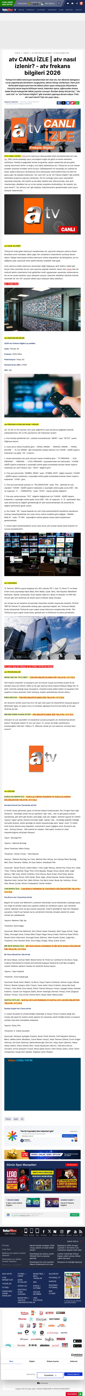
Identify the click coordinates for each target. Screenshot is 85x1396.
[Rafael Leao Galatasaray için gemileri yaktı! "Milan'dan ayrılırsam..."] (18, 1180)
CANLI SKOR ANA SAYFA (7, 3)
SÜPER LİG (22, 1286)
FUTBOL (5, 1287)
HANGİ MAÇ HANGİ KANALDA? (7, 1293)
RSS (35, 1282)
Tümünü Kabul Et (73, 1374)
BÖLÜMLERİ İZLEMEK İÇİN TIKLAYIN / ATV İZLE (53, 714)
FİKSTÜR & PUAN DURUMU (22, 1292)
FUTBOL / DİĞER (22, 1275)
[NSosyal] (68, 103)
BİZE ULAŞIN (52, 1292)
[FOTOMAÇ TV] (68, 3)
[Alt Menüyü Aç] (15, 10)
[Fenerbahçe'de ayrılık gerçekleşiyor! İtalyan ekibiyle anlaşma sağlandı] (42, 1180)
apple (16, 1119)
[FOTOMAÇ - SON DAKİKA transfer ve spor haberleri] (7, 9)
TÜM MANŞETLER (7, 1278)
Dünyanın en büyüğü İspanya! (69, 1262)
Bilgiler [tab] (32, 1361)
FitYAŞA (5, 1245)
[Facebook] (59, 103)
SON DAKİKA (72, 1394)
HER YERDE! (10, 1234)
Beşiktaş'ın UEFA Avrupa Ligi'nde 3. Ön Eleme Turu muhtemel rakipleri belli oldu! (69, 1247)
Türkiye (25, 156)
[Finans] (42, 1154)
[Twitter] (63, 103)
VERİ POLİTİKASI (37, 1299)
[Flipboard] (72, 103)
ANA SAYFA (7, 1274)
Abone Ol (74, 1215)
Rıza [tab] (11, 1361)
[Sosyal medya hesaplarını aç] (76, 3)
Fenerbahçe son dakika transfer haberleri (11, 1260)
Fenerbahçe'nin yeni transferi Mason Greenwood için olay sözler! (42, 1264)
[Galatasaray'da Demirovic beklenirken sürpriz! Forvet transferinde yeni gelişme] (67, 1180)
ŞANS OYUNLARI (22, 1281)
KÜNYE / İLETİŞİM (37, 1287)
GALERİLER (53, 1274)
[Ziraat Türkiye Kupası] (81, 3)
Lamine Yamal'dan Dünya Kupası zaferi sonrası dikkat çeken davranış (68, 1256)
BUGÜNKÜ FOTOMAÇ (53, 1286)
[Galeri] (72, 3)
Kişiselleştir (48, 1375)
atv (5, 159)
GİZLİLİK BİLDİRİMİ (37, 1293)
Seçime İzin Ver (30, 1374)
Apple (69, 269)
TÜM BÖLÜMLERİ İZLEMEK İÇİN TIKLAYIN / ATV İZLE (52, 677)
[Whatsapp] (77, 103)
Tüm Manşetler (72, 1165)
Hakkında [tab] (73, 1361)
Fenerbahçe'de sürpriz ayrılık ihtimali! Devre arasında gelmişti (42, 1256)
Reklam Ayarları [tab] (53, 1361)
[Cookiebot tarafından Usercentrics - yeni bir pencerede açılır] (72, 1355)
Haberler (17, 53)
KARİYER (52, 1281)
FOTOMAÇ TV (54, 1277)
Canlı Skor (6, 1249)
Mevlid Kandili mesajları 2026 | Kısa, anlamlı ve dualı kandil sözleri (42, 1247)
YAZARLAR (6, 1283)
